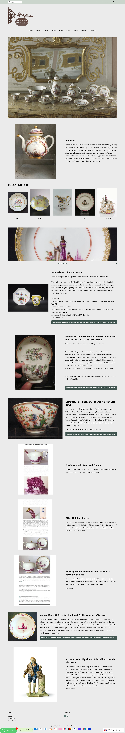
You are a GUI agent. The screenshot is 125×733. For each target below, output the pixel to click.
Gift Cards (83, 31)
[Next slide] (71, 263)
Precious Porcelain (62, 726)
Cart (116, 2)
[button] (113, 730)
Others (76, 31)
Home (31, 31)
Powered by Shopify (72, 726)
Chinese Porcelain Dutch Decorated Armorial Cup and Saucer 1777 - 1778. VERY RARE (90, 388)
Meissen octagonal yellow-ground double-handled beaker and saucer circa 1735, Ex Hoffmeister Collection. (84, 322)
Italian (61, 31)
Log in (98, 2)
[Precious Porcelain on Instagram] (67, 716)
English (68, 31)
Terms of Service (12, 721)
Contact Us (93, 31)
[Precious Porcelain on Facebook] (65, 716)
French (54, 31)
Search (10, 716)
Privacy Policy (11, 718)
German (38, 31)
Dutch (46, 31)
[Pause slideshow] (116, 263)
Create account (106, 2)
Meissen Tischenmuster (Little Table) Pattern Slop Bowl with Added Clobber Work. (91, 434)
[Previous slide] (54, 263)
